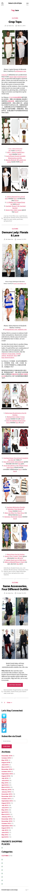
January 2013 (6, 816)
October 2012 (6, 823)
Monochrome (23, 217)
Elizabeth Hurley (15, 568)
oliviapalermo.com (11, 329)
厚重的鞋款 (14, 374)
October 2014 (6, 771)
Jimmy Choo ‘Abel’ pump (14, 210)
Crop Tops (15, 21)
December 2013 (7, 794)
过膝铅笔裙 (10, 101)
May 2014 (5, 783)
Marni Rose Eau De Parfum (16, 554)
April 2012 (5, 837)
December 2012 (7, 819)
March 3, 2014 (21, 25)
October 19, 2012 (21, 593)
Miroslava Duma (13, 569)
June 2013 (5, 807)
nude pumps (21, 569)
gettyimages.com (20, 71)
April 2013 (5, 812)
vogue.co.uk (16, 283)
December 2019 (7, 756)
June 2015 (5, 765)
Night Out (6, 219)
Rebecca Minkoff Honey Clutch (14, 562)
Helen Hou (11, 25)
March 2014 (5, 787)
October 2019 (6, 758)
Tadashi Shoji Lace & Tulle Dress (15, 560)
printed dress (7, 573)
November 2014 (7, 769)
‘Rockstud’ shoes (12, 356)
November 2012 (7, 821)
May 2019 (5, 760)
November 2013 (7, 796)
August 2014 (6, 776)
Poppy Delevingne (21, 571)
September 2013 (7, 801)
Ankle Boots (7, 568)
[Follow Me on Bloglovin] (15, 715)
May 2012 (5, 835)
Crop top (4, 75)
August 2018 (6, 762)
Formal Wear (12, 216)
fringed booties (17, 690)
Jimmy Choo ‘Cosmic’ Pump (14, 556)
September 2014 (7, 774)
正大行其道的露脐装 (15, 97)
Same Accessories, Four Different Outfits (15, 587)
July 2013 (5, 805)
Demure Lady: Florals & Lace (15, 234)
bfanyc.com (23, 283)
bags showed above (8, 357)
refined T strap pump (8, 354)
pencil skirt (20, 219)
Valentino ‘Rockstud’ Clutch (13, 517)
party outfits (13, 219)
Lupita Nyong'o (23, 216)
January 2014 (6, 792)
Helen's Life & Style (15, 3)
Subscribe (6, 746)
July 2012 (5, 830)
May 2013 (5, 810)
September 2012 (7, 825)
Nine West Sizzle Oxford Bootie (13, 462)
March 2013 (5, 814)
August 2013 (6, 803)
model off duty (15, 691)
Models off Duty (15, 217)
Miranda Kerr (7, 217)
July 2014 (5, 778)
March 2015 (5, 767)
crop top (6, 216)
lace (17, 216)
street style (10, 693)
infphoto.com (22, 329)
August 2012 (6, 828)
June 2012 (5, 832)
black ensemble (8, 690)
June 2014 (5, 780)
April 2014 (5, 785)
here (16, 150)
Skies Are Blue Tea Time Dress (14, 513)
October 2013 (6, 798)
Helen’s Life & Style (12, 890)
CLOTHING (15, 18)
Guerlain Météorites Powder (15, 507)
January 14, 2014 (21, 239)
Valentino (6, 574)
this (19, 464)
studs (21, 573)
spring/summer (8, 221)
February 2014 (6, 789)
